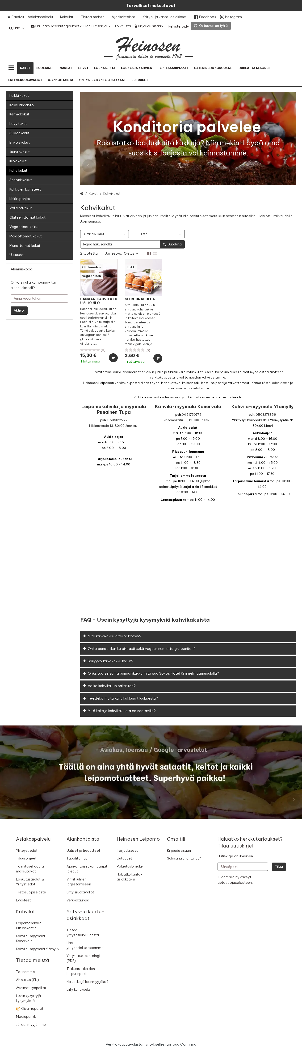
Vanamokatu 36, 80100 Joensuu (188, 420)
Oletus (129, 253)
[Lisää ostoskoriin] (113, 357)
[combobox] (132, 244)
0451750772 (191, 415)
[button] (235, 882)
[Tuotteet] (11, 68)
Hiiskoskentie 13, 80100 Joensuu (113, 426)
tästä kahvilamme (275, 383)
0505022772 (117, 420)
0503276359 (266, 415)
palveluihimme (198, 388)
